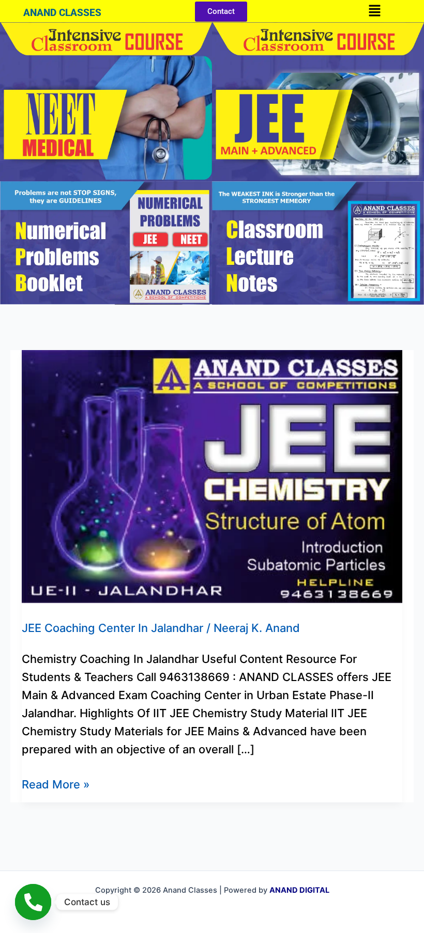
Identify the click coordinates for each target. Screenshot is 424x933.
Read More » (55, 783)
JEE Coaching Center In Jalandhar (112, 628)
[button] (374, 11)
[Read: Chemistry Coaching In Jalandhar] (212, 475)
